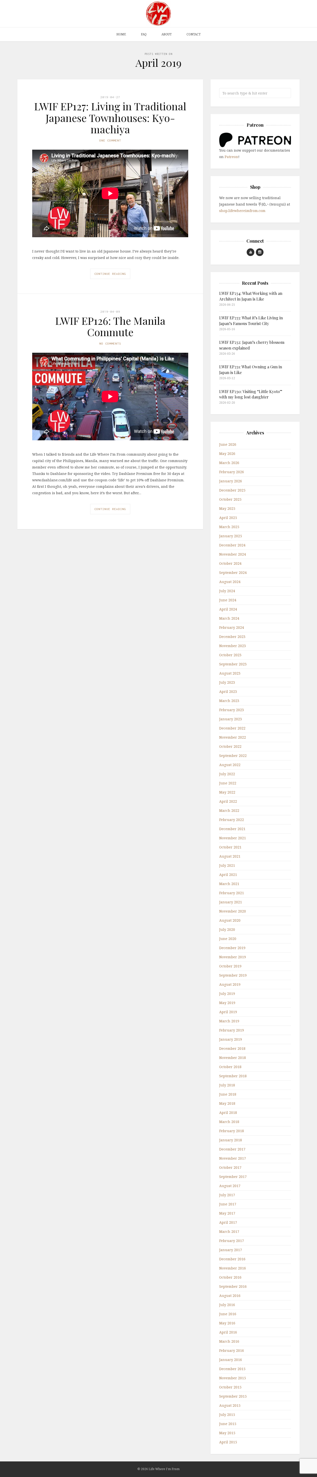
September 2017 (233, 1176)
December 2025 (232, 490)
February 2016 (231, 1350)
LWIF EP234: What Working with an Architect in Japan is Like (250, 296)
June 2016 (227, 1314)
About (166, 34)
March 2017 (229, 1231)
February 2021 (231, 893)
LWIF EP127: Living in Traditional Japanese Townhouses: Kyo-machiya (110, 117)
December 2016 (232, 1259)
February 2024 (231, 627)
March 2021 (229, 883)
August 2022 (229, 764)
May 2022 (227, 792)
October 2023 (230, 655)
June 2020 (227, 938)
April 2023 (228, 691)
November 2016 (232, 1268)
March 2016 (229, 1341)
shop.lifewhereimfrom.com (242, 210)
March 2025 (229, 526)
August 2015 (229, 1405)
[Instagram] (260, 252)
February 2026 (231, 471)
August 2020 (229, 920)
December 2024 (232, 545)
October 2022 (230, 746)
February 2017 (231, 1240)
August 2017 (229, 1185)
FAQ (144, 34)
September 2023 (233, 664)
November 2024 (232, 554)
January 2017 (230, 1249)
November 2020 (232, 911)
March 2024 (229, 618)
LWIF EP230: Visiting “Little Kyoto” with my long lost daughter (250, 394)
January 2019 (230, 1039)
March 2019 (229, 1021)
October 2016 (230, 1277)
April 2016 (228, 1332)
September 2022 (233, 755)
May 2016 (227, 1323)
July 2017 (227, 1195)
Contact (193, 34)
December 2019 (232, 947)
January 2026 (230, 481)
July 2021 (227, 865)
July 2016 (227, 1304)
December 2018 (232, 1048)
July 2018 (227, 1085)
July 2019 (227, 993)
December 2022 (232, 728)
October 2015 (230, 1387)
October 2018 (230, 1066)
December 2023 (232, 636)
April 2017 (228, 1222)
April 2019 (228, 1011)
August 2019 (229, 984)
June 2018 (227, 1094)
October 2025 (230, 499)
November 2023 (232, 645)
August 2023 (229, 673)
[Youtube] (250, 252)
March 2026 (229, 462)
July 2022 (227, 774)
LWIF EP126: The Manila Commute (110, 326)
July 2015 (227, 1414)
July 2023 (227, 682)
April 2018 (228, 1112)
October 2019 (230, 966)
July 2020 (227, 929)
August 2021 (229, 856)
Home (121, 34)
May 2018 (227, 1103)
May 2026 (227, 453)
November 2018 (232, 1057)
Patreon (231, 156)
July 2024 (227, 590)
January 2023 (230, 719)
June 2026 (227, 444)
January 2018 (230, 1140)
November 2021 (232, 838)
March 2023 (229, 700)
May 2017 (227, 1213)
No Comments (110, 343)
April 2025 (228, 517)
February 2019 (231, 1030)
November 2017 (232, 1158)
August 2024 (229, 581)
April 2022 (228, 801)
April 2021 (228, 874)
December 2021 (232, 828)
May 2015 (227, 1432)
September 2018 (233, 1076)
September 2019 (233, 975)
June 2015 (227, 1423)
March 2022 (229, 810)
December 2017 (232, 1149)
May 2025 (227, 508)
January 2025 (230, 536)
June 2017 (227, 1204)
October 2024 (230, 563)
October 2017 (230, 1167)
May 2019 (227, 1002)
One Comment (110, 140)
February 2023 (231, 709)
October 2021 (230, 847)
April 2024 (228, 609)
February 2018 (231, 1130)
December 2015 (232, 1368)
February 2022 (231, 819)
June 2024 (227, 600)
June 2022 (227, 783)
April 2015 (228, 1442)
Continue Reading (110, 273)
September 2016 (233, 1286)
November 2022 (232, 737)
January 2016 (230, 1359)
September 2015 (233, 1396)
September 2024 (233, 572)
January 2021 (230, 902)
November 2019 (232, 957)
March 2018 (229, 1121)
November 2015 (232, 1378)
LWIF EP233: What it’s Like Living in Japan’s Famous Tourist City (251, 320)
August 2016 (229, 1295)
